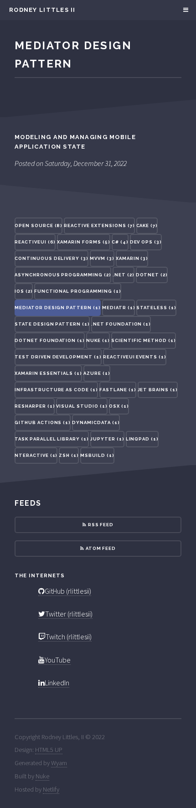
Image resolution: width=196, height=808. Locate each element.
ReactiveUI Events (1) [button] (134, 356)
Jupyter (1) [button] (107, 438)
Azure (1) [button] (96, 373)
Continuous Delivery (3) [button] (51, 258)
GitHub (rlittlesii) (68, 591)
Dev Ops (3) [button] (146, 241)
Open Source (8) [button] (38, 225)
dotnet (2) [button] (152, 274)
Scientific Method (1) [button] (143, 340)
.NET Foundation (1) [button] (121, 323)
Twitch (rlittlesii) (69, 636)
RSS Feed (100, 524)
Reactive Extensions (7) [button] (99, 225)
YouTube (58, 659)
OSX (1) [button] (119, 406)
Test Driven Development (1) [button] (58, 356)
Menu (184, 10)
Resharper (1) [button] (35, 406)
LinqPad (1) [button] (142, 438)
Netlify (51, 789)
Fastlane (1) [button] (117, 389)
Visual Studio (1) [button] (81, 406)
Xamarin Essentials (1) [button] (48, 373)
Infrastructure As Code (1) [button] (56, 389)
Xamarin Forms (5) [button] (83, 241)
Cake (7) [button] (147, 225)
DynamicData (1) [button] (95, 422)
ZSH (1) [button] (69, 455)
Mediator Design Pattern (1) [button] (58, 307)
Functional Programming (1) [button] (77, 291)
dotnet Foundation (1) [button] (50, 340)
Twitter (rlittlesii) (69, 613)
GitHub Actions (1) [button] (43, 422)
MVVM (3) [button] (102, 258)
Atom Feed (100, 548)
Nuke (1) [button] (98, 340)
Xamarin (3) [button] (132, 258)
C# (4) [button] (120, 241)
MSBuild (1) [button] (97, 455)
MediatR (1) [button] (118, 307)
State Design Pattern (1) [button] (52, 323)
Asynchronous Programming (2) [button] (63, 274)
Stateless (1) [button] (156, 307)
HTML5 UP (48, 750)
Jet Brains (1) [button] (158, 389)
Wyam (59, 763)
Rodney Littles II (42, 9)
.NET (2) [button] (123, 274)
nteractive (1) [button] (36, 455)
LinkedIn (57, 682)
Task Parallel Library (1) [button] (52, 438)
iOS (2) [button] (24, 291)
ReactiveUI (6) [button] (35, 241)
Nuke (42, 776)
